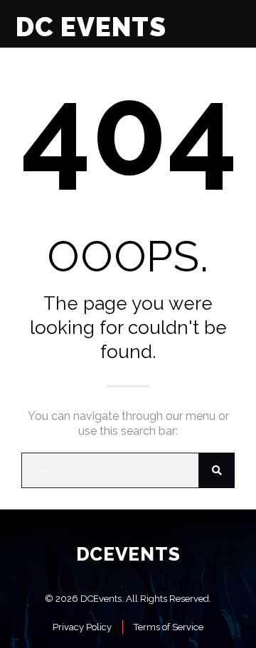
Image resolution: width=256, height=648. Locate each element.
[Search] (217, 470)
